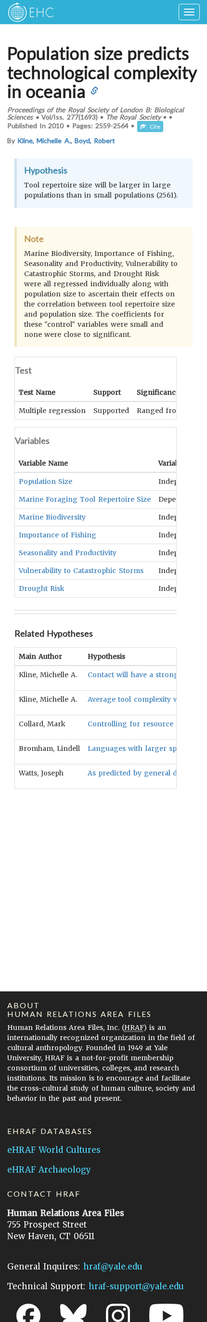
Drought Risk (42, 588)
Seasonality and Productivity (67, 552)
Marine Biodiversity (52, 517)
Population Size (45, 481)
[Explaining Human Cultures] (27, 12)
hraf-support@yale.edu (136, 1286)
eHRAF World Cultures (54, 1150)
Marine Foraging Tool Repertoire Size (85, 499)
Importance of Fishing (57, 535)
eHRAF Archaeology (49, 1169)
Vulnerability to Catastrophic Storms (81, 570)
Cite (153, 126)
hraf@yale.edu (112, 1266)
